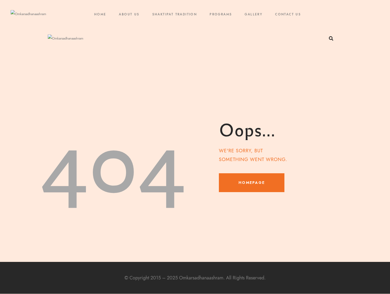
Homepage (252, 182)
